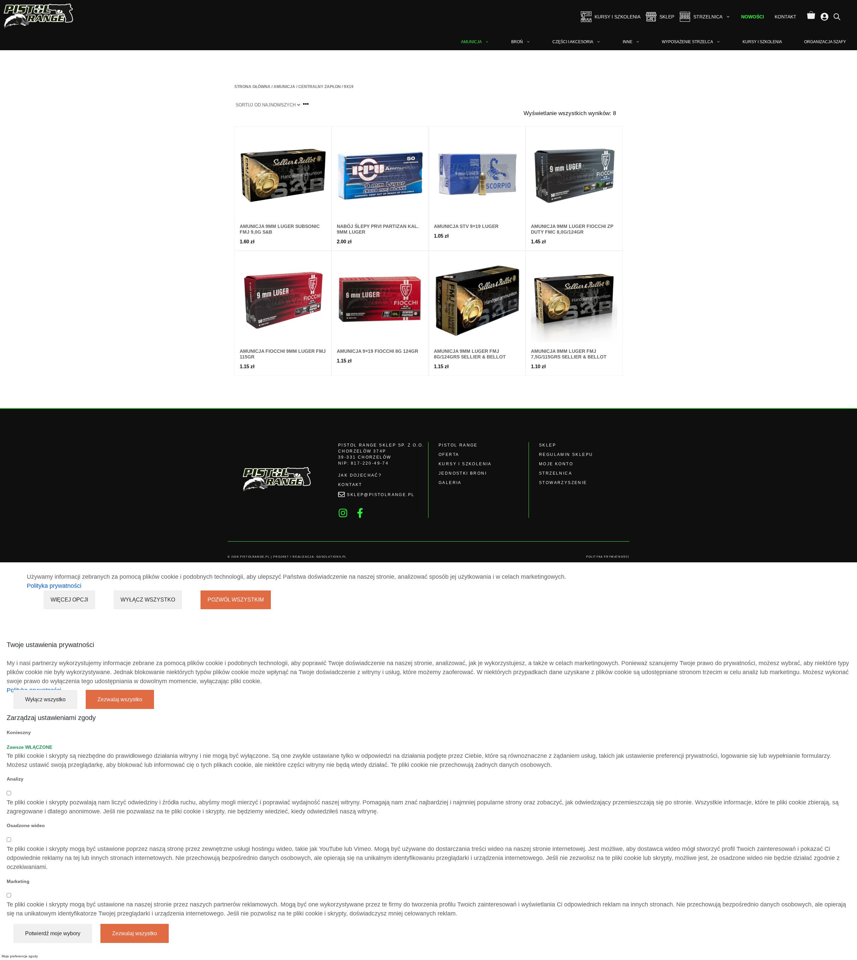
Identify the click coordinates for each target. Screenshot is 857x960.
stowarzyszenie (563, 482)
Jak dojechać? (360, 475)
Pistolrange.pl (254, 556)
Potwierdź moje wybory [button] (52, 933)
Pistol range (458, 445)
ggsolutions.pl (331, 556)
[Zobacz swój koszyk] (811, 16)
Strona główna (252, 86)
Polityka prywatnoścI (607, 556)
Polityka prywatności (54, 585)
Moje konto (556, 464)
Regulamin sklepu (566, 454)
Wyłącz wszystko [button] (45, 699)
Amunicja (471, 41)
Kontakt (785, 16)
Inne (627, 41)
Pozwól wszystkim (236, 600)
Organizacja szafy (825, 41)
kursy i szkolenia (465, 464)
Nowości (752, 16)
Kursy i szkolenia (617, 16)
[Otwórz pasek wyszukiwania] (837, 16)
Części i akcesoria (572, 41)
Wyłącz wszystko (148, 600)
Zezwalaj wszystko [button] (119, 699)
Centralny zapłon (319, 86)
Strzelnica (707, 16)
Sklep (666, 16)
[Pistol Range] (39, 16)
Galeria (450, 482)
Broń (517, 41)
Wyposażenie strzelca (687, 41)
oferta (449, 454)
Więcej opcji (69, 600)
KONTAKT (350, 484)
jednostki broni (463, 473)
